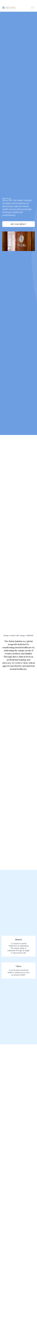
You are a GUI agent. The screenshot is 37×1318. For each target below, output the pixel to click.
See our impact (19, 224)
